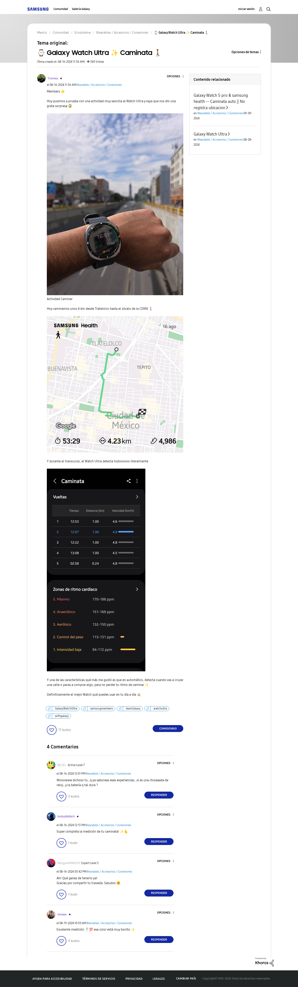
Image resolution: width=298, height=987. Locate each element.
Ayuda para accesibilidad (52, 979)
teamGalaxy (133, 708)
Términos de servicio (98, 979)
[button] (176, 77)
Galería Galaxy (81, 9)
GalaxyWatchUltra (66, 708)
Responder (159, 795)
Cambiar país (186, 978)
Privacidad (133, 979)
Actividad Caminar (60, 299)
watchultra (160, 708)
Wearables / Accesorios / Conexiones (99, 85)
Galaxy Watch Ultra (210, 134)
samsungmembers (101, 708)
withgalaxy (62, 716)
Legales (159, 979)
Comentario (168, 728)
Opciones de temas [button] (245, 52)
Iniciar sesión (246, 9)
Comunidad (61, 9)
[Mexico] (37, 9)
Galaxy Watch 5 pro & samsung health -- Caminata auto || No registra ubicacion (221, 101)
